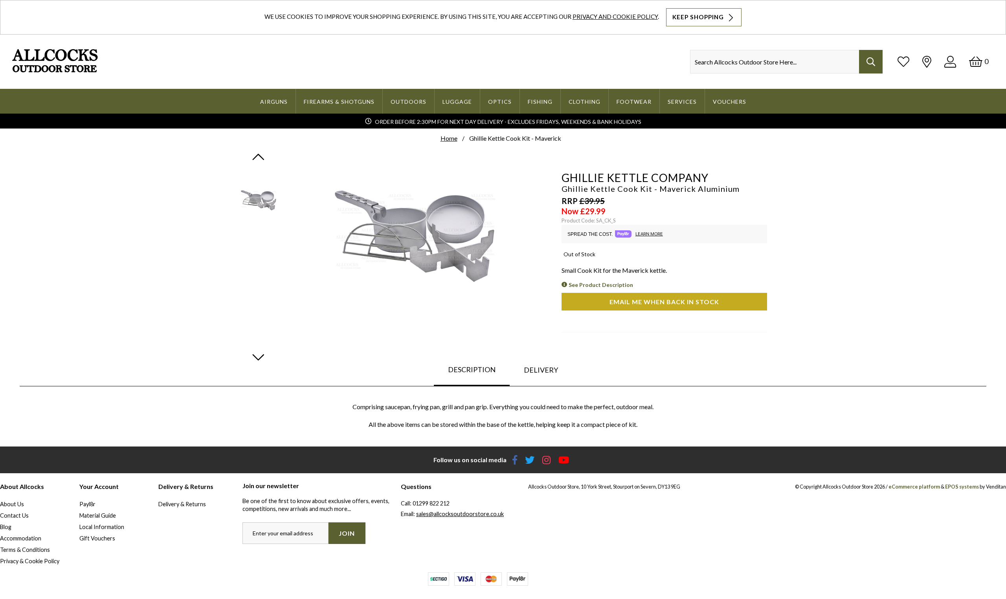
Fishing (540, 101)
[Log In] (950, 61)
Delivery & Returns (182, 504)
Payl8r (87, 504)
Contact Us (14, 515)
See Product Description (601, 284)
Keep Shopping (698, 16)
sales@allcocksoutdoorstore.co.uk (460, 514)
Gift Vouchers (97, 538)
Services (682, 101)
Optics (500, 101)
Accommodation (20, 538)
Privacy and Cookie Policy (615, 16)
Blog (5, 527)
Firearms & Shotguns (339, 101)
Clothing (584, 101)
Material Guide (97, 515)
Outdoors (408, 101)
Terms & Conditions (25, 549)
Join (347, 533)
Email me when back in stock (664, 301)
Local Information (101, 527)
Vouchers (729, 101)
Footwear (634, 101)
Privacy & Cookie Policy (29, 561)
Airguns (274, 101)
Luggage (457, 101)
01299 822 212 (431, 503)
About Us (12, 504)
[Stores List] (926, 61)
